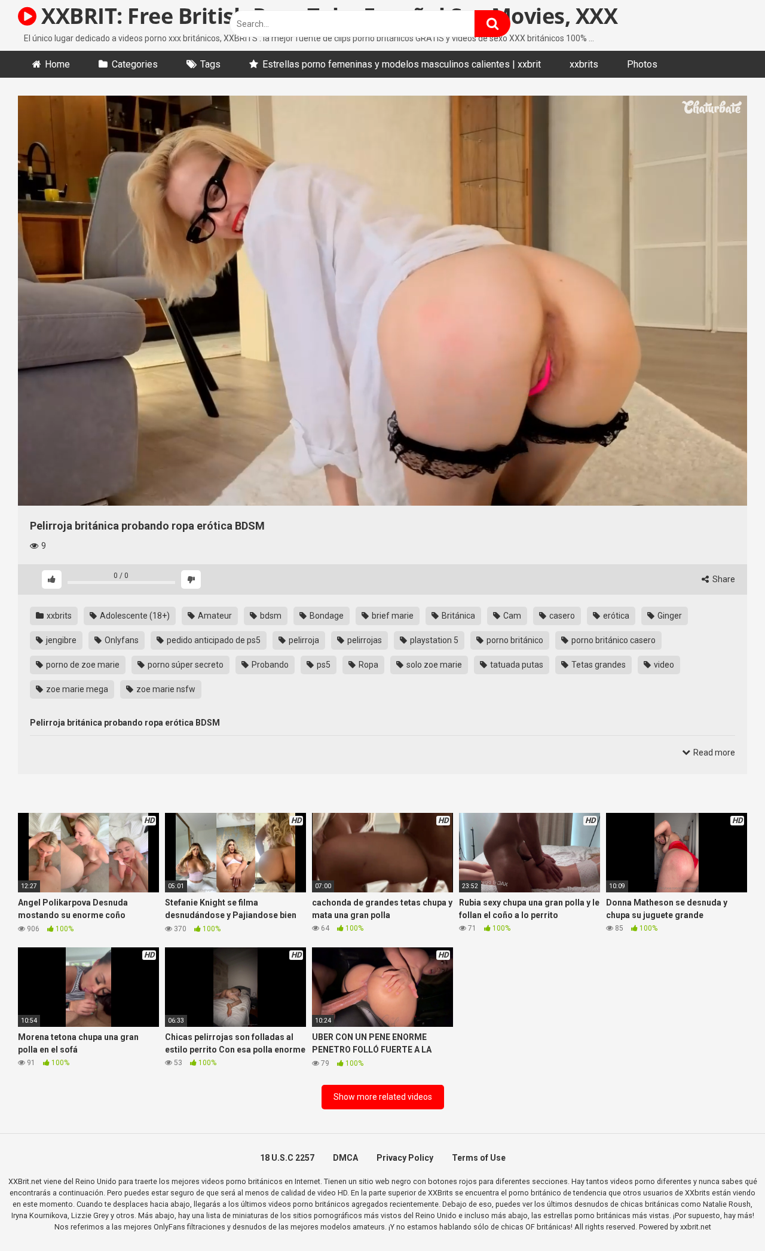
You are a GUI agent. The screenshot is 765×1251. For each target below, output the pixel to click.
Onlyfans (121, 640)
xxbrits (584, 64)
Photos (642, 64)
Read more (713, 752)
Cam (511, 615)
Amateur (214, 615)
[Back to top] (725, 1215)
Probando (269, 664)
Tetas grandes (598, 664)
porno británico (514, 640)
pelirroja (303, 640)
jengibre (60, 640)
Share (723, 579)
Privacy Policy (405, 1158)
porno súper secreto (185, 664)
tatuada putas (515, 664)
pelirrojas (363, 640)
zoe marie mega (76, 689)
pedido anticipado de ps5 (213, 640)
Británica (457, 615)
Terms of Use (479, 1158)
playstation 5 (433, 640)
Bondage (326, 615)
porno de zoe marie (82, 664)
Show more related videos (382, 1097)
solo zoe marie (433, 664)
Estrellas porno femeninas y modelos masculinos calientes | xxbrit (401, 64)
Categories (135, 64)
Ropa (367, 664)
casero (561, 615)
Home (57, 64)
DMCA (345, 1158)
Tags (210, 64)
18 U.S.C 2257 (287, 1158)
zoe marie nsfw (164, 689)
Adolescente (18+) (134, 615)
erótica (615, 615)
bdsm (269, 615)
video (663, 664)
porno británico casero (613, 640)
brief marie (392, 615)
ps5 (323, 664)
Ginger (669, 615)
